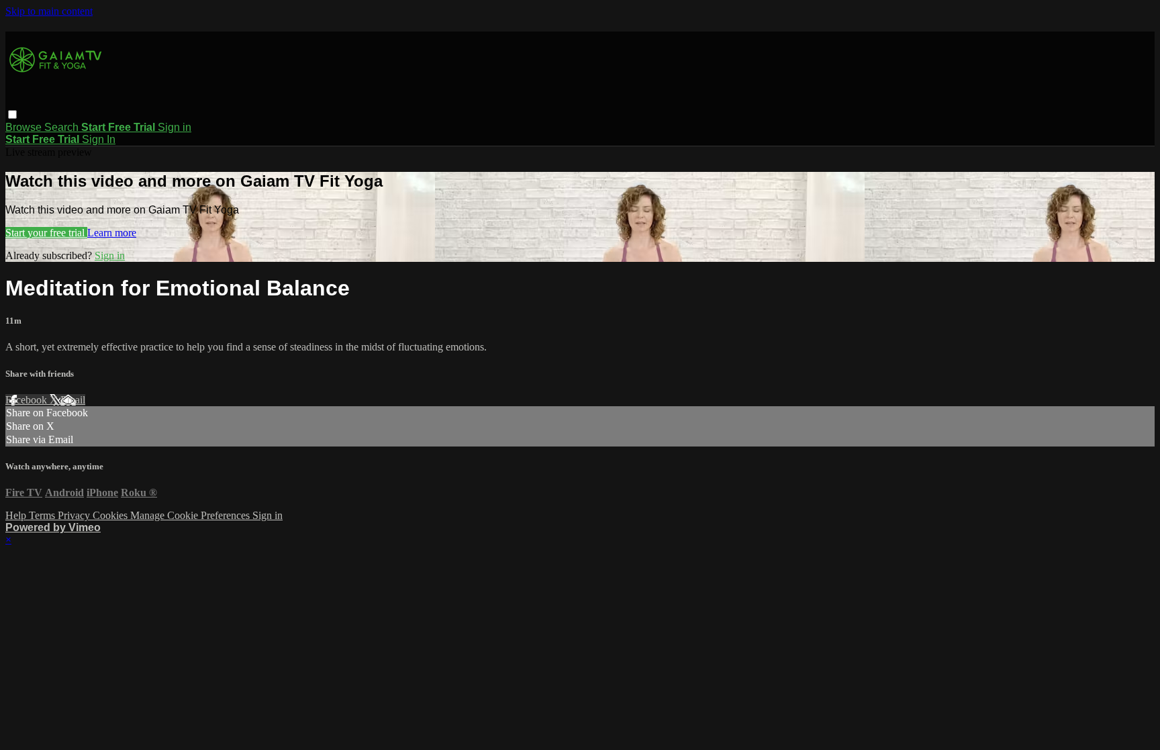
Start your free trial (46, 232)
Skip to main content (49, 11)
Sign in (174, 127)
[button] (12, 114)
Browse (24, 127)
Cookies (111, 515)
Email (72, 400)
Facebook (27, 400)
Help (17, 515)
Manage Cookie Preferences (191, 515)
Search (62, 127)
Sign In (98, 139)
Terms (43, 515)
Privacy (75, 515)
